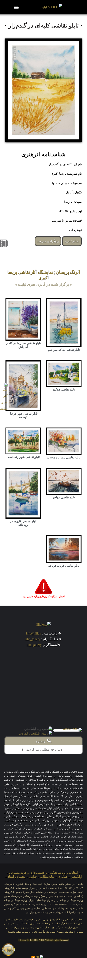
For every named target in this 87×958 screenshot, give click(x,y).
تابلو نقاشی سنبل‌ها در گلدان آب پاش (23, 345)
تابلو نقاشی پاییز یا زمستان (63, 457)
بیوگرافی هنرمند (48, 241)
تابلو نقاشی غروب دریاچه (63, 565)
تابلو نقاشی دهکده (64, 389)
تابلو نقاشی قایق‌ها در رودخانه (23, 523)
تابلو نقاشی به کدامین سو (64, 349)
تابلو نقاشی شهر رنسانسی (23, 457)
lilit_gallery (32, 639)
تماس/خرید (72, 241)
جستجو (41, 741)
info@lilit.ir (33, 633)
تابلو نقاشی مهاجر (64, 497)
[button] (16, 7)
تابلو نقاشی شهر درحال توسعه (23, 415)
